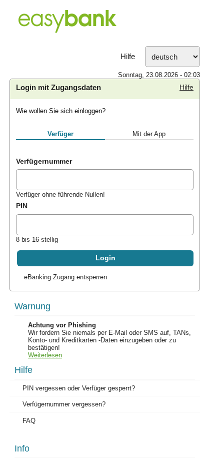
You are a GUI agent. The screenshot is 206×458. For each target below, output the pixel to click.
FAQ (29, 420)
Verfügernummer (44, 161)
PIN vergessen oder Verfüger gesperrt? (78, 388)
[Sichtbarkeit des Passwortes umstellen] (186, 226)
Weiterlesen (45, 355)
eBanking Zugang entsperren (65, 277)
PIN (22, 206)
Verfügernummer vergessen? (64, 404)
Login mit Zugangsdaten (58, 88)
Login (106, 258)
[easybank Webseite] (103, 23)
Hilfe (127, 57)
